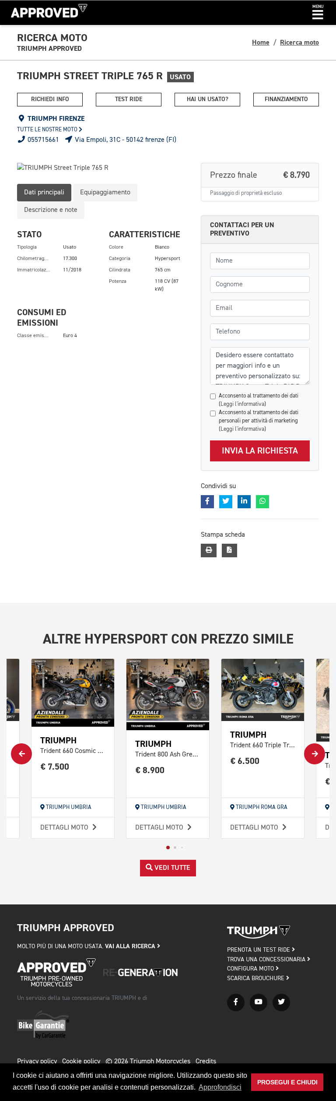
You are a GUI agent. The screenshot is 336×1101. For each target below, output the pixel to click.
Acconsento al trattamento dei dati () (258, 400)
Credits (206, 1061)
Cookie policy (81, 1061)
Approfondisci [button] (220, 1087)
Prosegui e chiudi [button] (287, 1082)
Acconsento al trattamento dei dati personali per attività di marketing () (258, 421)
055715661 (42, 140)
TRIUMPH (58, 740)
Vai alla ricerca (131, 946)
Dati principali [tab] (44, 192)
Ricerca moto (299, 42)
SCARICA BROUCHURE (256, 978)
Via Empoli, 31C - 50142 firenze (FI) (124, 140)
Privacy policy (37, 1061)
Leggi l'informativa (242, 404)
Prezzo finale (260, 175)
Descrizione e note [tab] (50, 210)
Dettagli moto (65, 827)
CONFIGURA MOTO (251, 969)
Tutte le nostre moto (48, 130)
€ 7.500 (55, 766)
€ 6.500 (245, 761)
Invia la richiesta (260, 451)
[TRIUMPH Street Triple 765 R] (102, 168)
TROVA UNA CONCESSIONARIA (267, 960)
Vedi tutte (171, 868)
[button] (318, 12)
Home (261, 42)
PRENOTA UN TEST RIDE (259, 950)
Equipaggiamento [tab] (105, 192)
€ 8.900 (150, 770)
